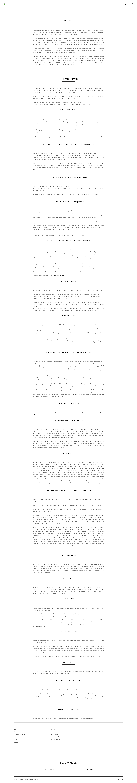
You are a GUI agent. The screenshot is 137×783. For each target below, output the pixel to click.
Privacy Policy (55, 734)
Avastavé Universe (19, 734)
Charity (16, 742)
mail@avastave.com (76, 718)
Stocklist (16, 737)
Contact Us (54, 729)
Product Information (20, 732)
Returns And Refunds (57, 737)
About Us (16, 729)
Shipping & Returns (57, 739)
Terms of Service (56, 732)
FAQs (15, 739)
